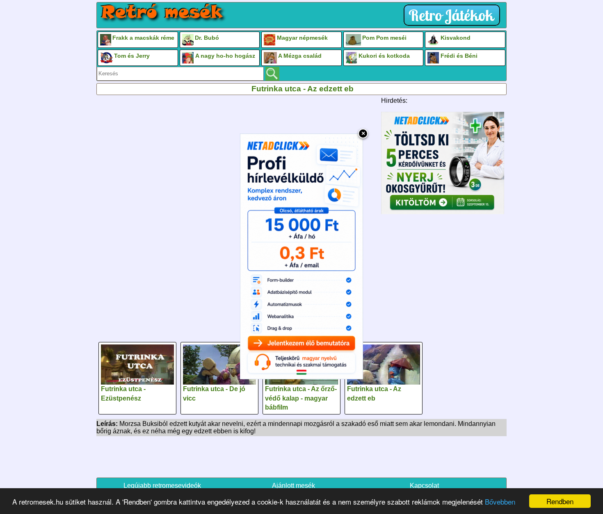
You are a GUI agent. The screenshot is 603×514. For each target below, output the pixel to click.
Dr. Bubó (207, 37)
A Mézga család (300, 55)
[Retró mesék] (162, 12)
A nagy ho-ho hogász (225, 55)
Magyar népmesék (302, 37)
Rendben (559, 501)
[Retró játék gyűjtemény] (454, 15)
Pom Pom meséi (384, 37)
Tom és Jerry (132, 55)
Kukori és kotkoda (384, 55)
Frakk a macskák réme (143, 37)
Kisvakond (456, 37)
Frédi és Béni (459, 55)
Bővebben (500, 501)
